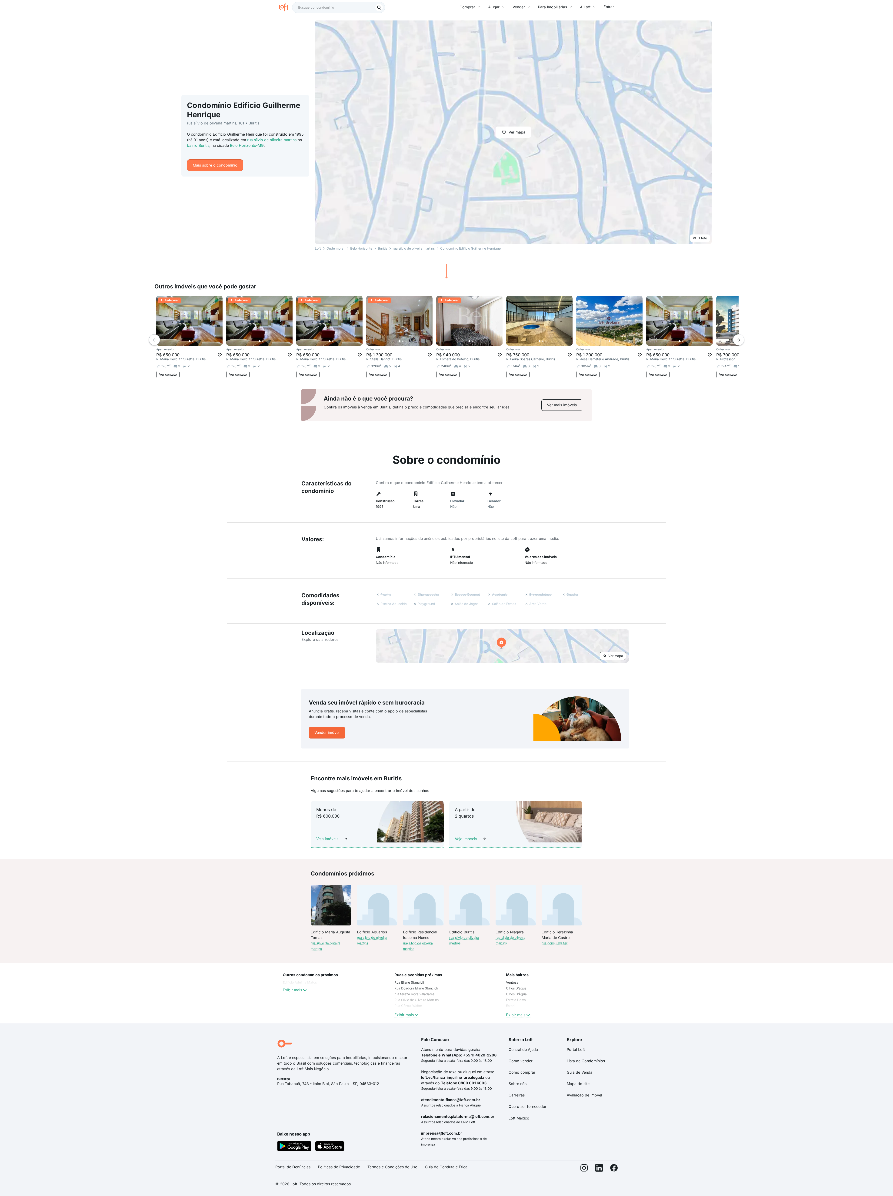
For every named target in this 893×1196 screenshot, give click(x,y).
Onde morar (336, 248)
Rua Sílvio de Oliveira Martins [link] (416, 1000)
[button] (502, 646)
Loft (318, 248)
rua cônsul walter (554, 943)
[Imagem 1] (189, 341)
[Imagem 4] (199, 341)
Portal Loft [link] (576, 1049)
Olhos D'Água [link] (516, 994)
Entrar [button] (608, 6)
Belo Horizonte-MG (247, 145)
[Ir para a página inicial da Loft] (285, 7)
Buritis (382, 248)
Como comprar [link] (522, 1072)
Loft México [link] (519, 1118)
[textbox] (338, 7)
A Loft (585, 7)
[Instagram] (584, 1169)
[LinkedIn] (599, 1169)
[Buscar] (379, 7)
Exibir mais (292, 990)
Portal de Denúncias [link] (292, 1167)
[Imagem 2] (192, 341)
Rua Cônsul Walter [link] (408, 1006)
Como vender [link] (521, 1061)
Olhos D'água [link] (516, 988)
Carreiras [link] (517, 1095)
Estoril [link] (510, 1006)
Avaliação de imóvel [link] (584, 1095)
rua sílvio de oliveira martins (272, 139)
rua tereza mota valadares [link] (414, 994)
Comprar (467, 7)
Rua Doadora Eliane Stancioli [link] (416, 988)
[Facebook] (614, 1169)
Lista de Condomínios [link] (586, 1061)
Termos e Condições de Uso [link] (392, 1167)
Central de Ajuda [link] (523, 1049)
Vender (519, 7)
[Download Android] (294, 1147)
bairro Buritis (198, 145)
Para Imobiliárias (552, 7)
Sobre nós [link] (517, 1083)
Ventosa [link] (512, 982)
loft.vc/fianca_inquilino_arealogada (452, 1077)
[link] (561, 405)
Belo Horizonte (361, 248)
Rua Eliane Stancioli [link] (409, 982)
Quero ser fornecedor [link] (527, 1106)
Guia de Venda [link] (579, 1072)
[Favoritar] (219, 355)
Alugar (494, 7)
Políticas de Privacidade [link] (339, 1167)
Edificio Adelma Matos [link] (300, 982)
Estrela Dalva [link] (516, 1000)
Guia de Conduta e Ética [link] (446, 1167)
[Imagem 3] (196, 341)
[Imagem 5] (202, 341)
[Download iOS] (329, 1147)
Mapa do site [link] (578, 1083)
